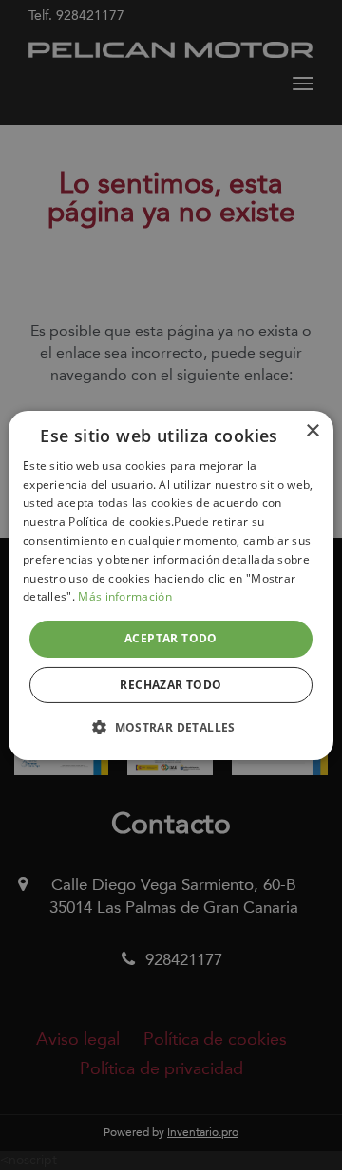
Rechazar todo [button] (170, 685)
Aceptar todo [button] (171, 638)
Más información (125, 596)
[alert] (171, 585)
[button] (171, 726)
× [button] (312, 430)
